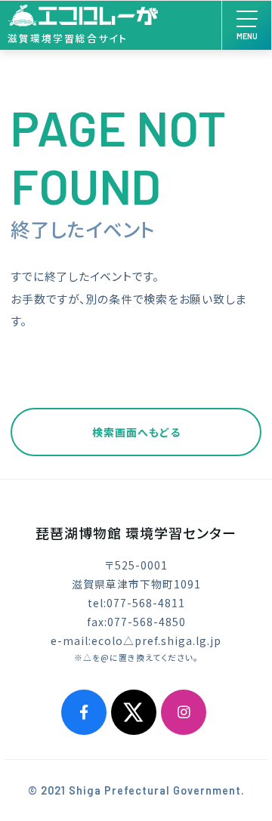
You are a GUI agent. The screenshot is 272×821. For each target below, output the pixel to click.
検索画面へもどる (136, 432)
